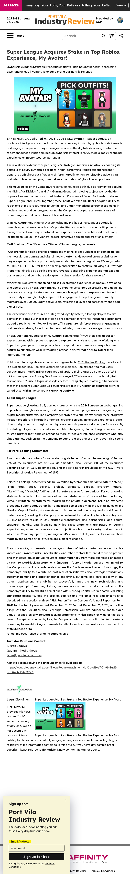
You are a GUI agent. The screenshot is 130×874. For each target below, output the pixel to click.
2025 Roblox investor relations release (51, 367)
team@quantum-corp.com (24, 655)
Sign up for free (37, 857)
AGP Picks (11, 5)
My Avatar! (90, 153)
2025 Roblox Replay (91, 362)
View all (121, 5)
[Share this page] (120, 35)
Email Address (19, 841)
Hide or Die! (42, 222)
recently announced (66, 186)
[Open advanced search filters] (111, 36)
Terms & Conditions (102, 871)
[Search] (103, 36)
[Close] (66, 800)
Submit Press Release (73, 871)
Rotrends (53, 157)
